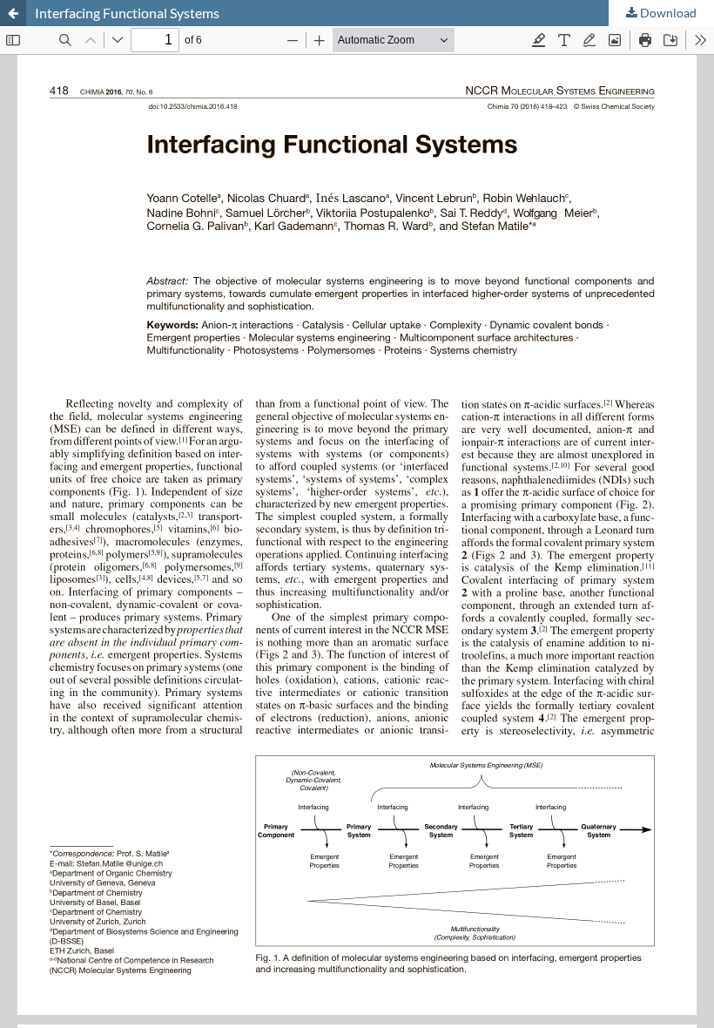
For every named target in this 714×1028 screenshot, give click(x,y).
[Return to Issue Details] (13, 13)
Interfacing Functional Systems (127, 12)
